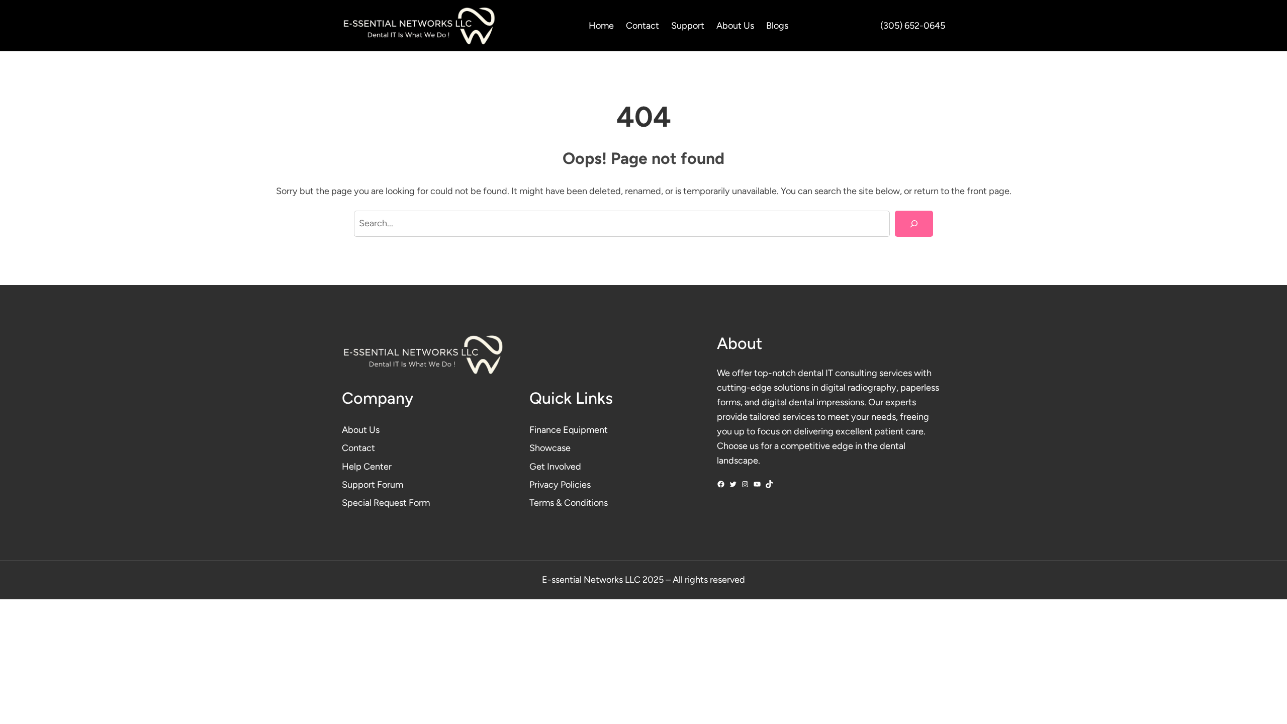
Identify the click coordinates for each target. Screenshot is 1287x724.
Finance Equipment (568, 429)
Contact (358, 448)
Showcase (550, 448)
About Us (361, 429)
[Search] (914, 224)
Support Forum (372, 484)
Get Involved (555, 466)
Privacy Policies (560, 484)
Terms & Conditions (568, 502)
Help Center (367, 466)
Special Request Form (386, 502)
